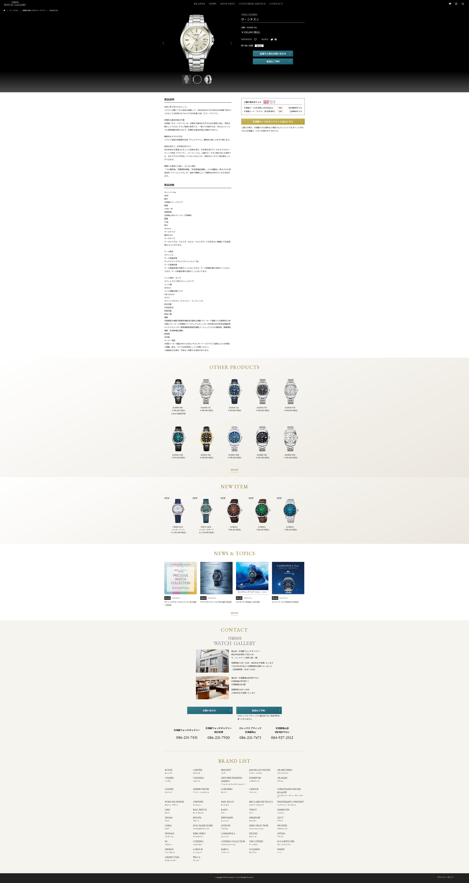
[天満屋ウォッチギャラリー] (15, 3)
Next (232, 43)
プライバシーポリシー (445, 877)
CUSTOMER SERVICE (252, 3)
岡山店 (259, 45)
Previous (162, 43)
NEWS (212, 3)
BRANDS (199, 3)
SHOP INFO (227, 3)
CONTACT (276, 3)
